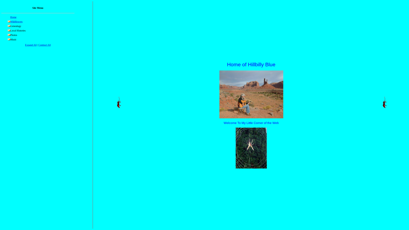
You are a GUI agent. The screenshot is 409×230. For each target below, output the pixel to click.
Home (13, 17)
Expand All (31, 45)
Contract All (44, 45)
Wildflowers (16, 21)
